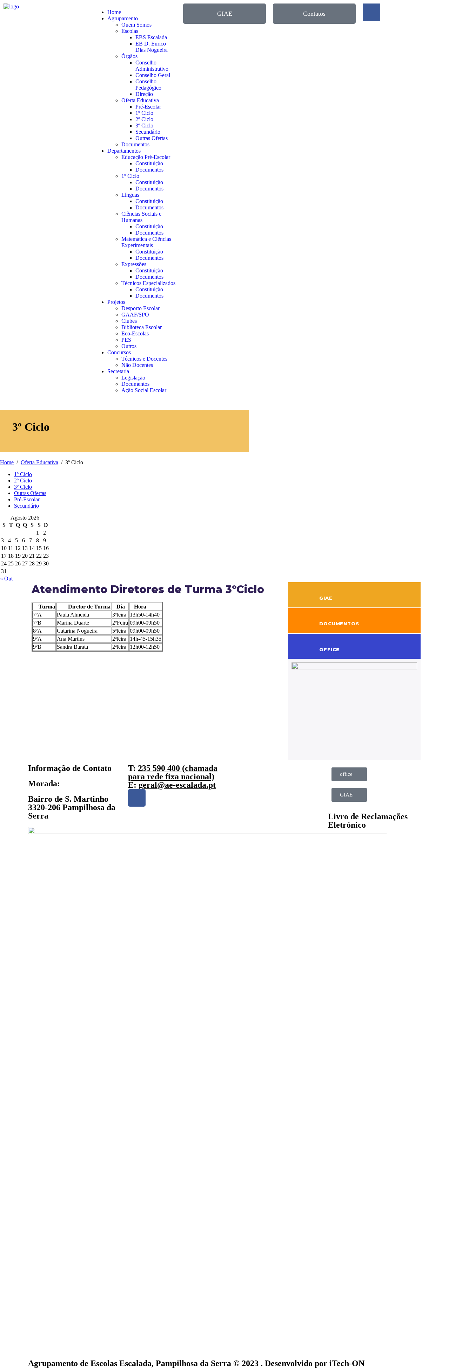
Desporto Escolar (140, 308)
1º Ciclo (144, 113)
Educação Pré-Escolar (145, 157)
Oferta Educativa (140, 100)
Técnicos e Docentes (144, 359)
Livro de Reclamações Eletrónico (368, 820)
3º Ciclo (144, 125)
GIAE (326, 598)
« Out (6, 579)
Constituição (149, 163)
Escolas (129, 31)
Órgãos (129, 56)
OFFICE (329, 649)
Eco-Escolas (135, 333)
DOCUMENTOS (339, 623)
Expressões (133, 264)
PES (126, 340)
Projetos (116, 302)
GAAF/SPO (135, 315)
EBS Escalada (151, 37)
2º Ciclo (144, 119)
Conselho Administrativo (151, 66)
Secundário (147, 132)
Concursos (119, 352)
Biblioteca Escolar (141, 327)
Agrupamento (122, 18)
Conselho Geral (152, 75)
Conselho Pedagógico (148, 84)
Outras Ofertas (151, 138)
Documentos (135, 144)
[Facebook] (137, 798)
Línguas (130, 195)
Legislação (133, 378)
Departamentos (124, 151)
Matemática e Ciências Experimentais (146, 242)
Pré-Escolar (148, 107)
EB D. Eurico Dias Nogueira (151, 47)
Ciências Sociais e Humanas (141, 217)
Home (114, 12)
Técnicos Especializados (148, 283)
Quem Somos (136, 25)
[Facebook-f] (371, 12)
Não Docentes (137, 365)
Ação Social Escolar (143, 390)
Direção (144, 94)
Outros (128, 346)
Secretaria (118, 371)
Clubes (129, 321)
